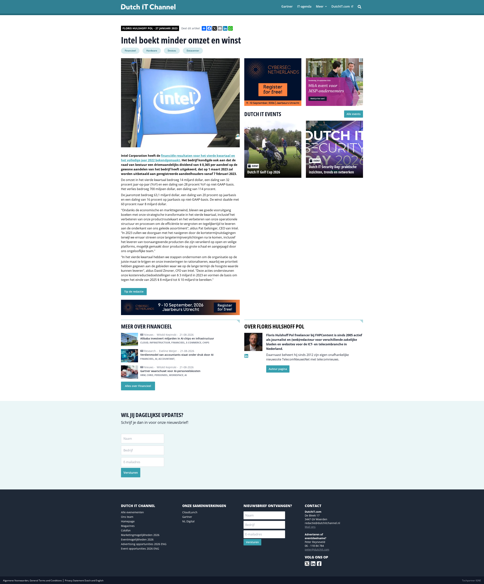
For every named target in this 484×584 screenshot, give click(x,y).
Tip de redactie (133, 291)
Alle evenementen (132, 512)
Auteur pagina (278, 369)
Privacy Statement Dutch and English (84, 580)
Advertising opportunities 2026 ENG (143, 544)
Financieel (130, 50)
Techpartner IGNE (471, 580)
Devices (172, 50)
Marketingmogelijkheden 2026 (140, 535)
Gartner (187, 517)
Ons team (127, 517)
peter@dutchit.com (317, 549)
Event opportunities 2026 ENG (140, 548)
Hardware (151, 50)
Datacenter (193, 50)
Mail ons (310, 527)
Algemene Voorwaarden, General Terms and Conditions (32, 580)
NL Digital (188, 521)
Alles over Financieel (138, 386)
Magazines (128, 526)
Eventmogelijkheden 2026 (137, 539)
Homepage (128, 521)
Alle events (354, 114)
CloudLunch (189, 512)
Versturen (130, 473)
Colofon (126, 530)
